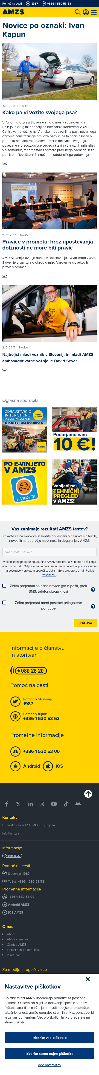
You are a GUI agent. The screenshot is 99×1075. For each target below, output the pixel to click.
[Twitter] (18, 804)
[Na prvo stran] (18, 12)
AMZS (11, 934)
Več (4, 164)
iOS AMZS (15, 913)
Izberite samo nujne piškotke (49, 1053)
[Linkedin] (31, 804)
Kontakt (9, 817)
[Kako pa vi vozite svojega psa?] (49, 71)
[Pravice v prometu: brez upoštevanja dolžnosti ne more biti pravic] (49, 200)
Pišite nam (14, 955)
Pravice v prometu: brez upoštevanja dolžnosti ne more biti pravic (47, 244)
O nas (7, 927)
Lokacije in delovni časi (23, 949)
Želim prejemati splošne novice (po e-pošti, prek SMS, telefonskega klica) (48, 588)
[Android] (78, 804)
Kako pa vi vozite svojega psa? (39, 112)
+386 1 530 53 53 (31, 882)
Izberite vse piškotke (49, 1037)
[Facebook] (7, 804)
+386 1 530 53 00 (21, 897)
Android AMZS (18, 905)
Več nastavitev (49, 1064)
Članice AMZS (16, 944)
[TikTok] (66, 804)
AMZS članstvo (17, 939)
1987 (25, 874)
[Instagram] (42, 804)
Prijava (86, 623)
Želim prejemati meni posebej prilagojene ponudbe (48, 605)
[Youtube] (54, 804)
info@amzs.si (11, 833)
